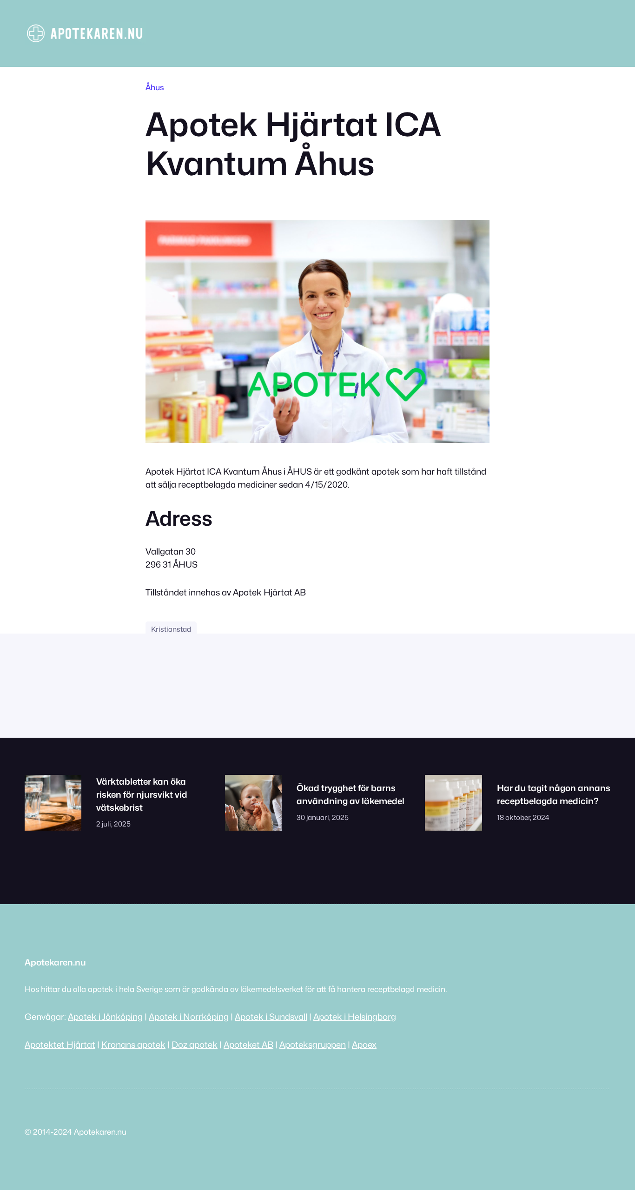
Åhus (155, 87)
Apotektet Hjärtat (60, 1044)
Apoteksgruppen (312, 1044)
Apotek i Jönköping (105, 1017)
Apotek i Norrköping (189, 1017)
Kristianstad (171, 629)
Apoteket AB (248, 1044)
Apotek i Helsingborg (354, 1017)
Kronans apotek (133, 1044)
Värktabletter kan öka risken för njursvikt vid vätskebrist (141, 794)
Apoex (364, 1044)
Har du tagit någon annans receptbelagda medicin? (553, 794)
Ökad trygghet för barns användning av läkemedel (350, 794)
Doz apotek (195, 1044)
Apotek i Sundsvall (271, 1017)
